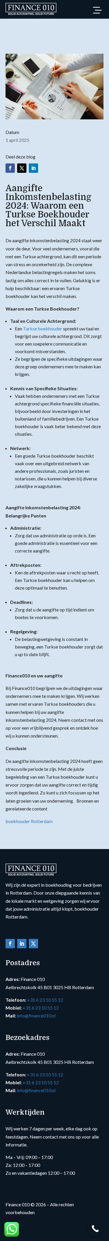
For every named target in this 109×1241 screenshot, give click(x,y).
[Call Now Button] (95, 1229)
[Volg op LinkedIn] (33, 168)
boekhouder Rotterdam (29, 821)
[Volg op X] (21, 168)
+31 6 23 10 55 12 (45, 1000)
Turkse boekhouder (42, 328)
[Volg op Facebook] (10, 168)
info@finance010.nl (36, 1015)
